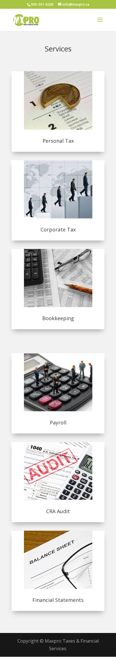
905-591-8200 (42, 4)
